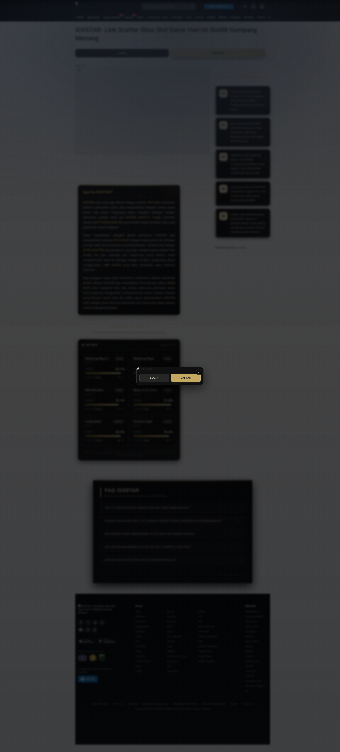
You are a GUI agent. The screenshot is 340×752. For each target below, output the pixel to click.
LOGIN (154, 377)
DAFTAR (185, 377)
